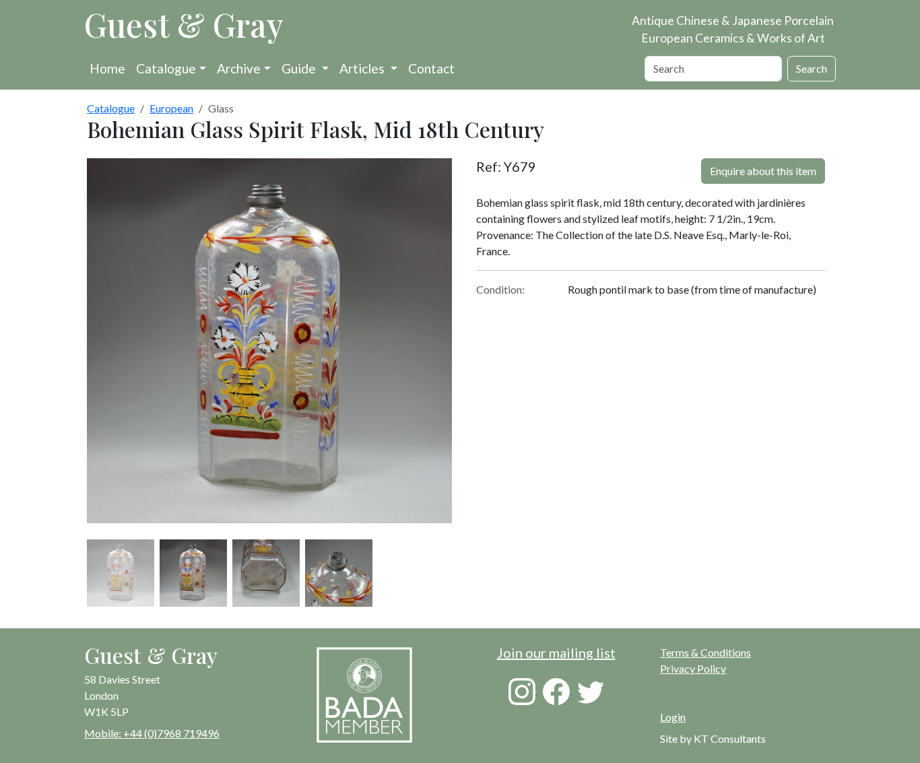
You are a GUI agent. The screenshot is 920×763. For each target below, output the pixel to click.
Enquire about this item (763, 170)
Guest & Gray (184, 24)
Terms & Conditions (705, 652)
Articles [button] (363, 68)
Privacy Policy (693, 668)
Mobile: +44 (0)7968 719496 (152, 733)
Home (107, 68)
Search (811, 68)
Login (673, 716)
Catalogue (166, 68)
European (171, 108)
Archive (239, 68)
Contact (431, 68)
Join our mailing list (556, 652)
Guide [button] (300, 68)
